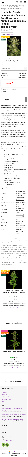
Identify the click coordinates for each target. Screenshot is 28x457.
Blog (3, 401)
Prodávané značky (6, 399)
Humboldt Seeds (9, 34)
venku (17, 206)
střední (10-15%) (20, 225)
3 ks (10, 307)
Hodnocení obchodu (7, 397)
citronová (18, 234)
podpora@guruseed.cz (11, 437)
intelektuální (19, 231)
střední (18, 219)
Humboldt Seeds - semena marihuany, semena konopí (21, 193)
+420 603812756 (9, 440)
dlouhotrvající (20, 228)
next (26, 279)
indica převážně (20, 202)
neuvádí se (19, 223)
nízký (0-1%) (19, 221)
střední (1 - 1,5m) (20, 217)
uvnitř (17, 204)
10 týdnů (18, 213)
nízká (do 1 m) (20, 215)
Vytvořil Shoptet (15, 452)
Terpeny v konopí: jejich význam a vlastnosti (14, 415)
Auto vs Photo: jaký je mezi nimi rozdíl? (12, 419)
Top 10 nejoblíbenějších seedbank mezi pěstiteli (12, 409)
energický (18, 229)
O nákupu (4, 392)
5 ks (13, 307)
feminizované (20, 200)
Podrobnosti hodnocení (7, 32)
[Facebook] (3, 445)
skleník (22, 204)
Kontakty (4, 394)
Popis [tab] (7, 99)
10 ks (17, 307)
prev (1, 279)
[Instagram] (7, 445)
